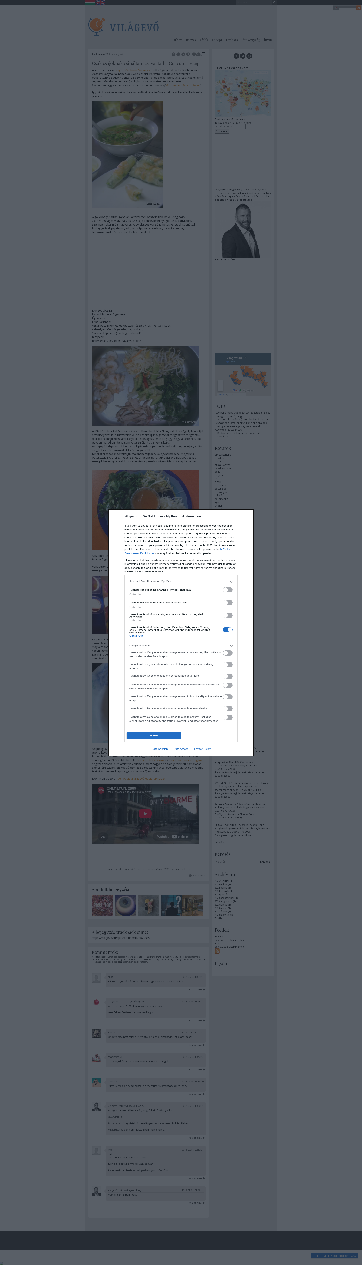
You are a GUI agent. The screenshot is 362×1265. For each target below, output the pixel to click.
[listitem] (181, 581)
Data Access (181, 748)
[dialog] (181, 632)
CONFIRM (154, 735)
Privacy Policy (202, 748)
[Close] (246, 516)
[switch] (228, 589)
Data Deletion (160, 748)
